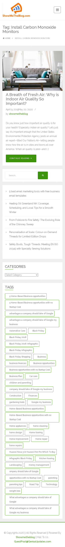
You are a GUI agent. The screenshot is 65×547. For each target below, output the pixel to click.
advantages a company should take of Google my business (33, 322)
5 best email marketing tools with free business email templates (34, 193)
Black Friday (38, 331)
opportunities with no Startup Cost (25, 478)
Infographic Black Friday (20, 458)
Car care (33, 376)
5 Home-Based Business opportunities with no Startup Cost (31, 305)
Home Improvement (18, 439)
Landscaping (15, 465)
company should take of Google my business (30, 389)
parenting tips (15, 484)
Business (42, 357)
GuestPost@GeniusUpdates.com (32, 541)
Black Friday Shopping (19, 357)
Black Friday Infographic (20, 350)
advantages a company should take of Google (31, 313)
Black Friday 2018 (17, 337)
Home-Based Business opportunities (26, 409)
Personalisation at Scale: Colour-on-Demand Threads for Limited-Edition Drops (33, 234)
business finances (17, 363)
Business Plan (15, 376)
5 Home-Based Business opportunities (27, 296)
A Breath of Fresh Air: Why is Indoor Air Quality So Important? (32, 99)
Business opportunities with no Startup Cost (29, 370)
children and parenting (20, 383)
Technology (51, 484)
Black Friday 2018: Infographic (23, 344)
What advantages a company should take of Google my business (30, 510)
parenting (52, 478)
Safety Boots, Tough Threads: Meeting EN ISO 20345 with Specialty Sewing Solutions (33, 246)
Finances (32, 396)
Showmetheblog (25, 537)
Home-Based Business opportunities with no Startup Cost (30, 417)
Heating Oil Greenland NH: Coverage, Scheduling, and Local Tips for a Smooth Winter (31, 208)
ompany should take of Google (23, 471)
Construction (15, 396)
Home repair (41, 439)
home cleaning (40, 426)
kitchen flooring (46, 458)
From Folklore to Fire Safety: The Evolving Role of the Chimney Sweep (34, 222)
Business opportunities (43, 363)
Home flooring (36, 432)
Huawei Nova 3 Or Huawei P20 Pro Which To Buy (32, 452)
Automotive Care (17, 331)
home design (15, 432)
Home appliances (17, 426)
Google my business (41, 402)
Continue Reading (20, 158)
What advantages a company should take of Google (30, 499)
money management (39, 465)
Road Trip (34, 484)
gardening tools (16, 402)
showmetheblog (18, 113)
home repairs (15, 445)
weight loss (14, 491)
